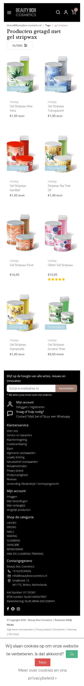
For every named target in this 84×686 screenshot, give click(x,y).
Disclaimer (59, 629)
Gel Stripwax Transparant (56, 108)
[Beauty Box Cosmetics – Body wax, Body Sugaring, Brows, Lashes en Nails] (25, 12)
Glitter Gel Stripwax (60, 265)
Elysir (10, 448)
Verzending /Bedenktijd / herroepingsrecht (33, 484)
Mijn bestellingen (17, 501)
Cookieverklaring (17, 444)
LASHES (11, 523)
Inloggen (12, 496)
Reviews (12, 479)
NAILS (10, 531)
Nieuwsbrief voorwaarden (22, 462)
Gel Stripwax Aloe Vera (21, 108)
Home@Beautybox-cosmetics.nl (24, 25)
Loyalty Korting (15, 457)
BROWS (11, 527)
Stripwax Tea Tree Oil (59, 188)
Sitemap (71, 629)
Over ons (12, 431)
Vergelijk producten (18, 510)
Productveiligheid (17, 475)
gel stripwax (61, 25)
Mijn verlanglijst (16, 505)
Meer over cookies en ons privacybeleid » (42, 674)
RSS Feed (14, 634)
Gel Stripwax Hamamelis (18, 347)
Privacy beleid (15, 470)
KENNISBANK (15, 549)
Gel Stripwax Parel (21, 265)
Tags (48, 25)
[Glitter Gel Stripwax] (61, 233)
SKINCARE (13, 545)
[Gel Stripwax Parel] (23, 233)
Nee (42, 662)
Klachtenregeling (17, 440)
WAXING (12, 536)
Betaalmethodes (17, 466)
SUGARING (13, 540)
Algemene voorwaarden (21, 453)
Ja (72, 654)
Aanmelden (66, 388)
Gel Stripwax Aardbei (18, 188)
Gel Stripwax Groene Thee (56, 347)
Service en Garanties (19, 435)
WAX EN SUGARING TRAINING (25, 553)
